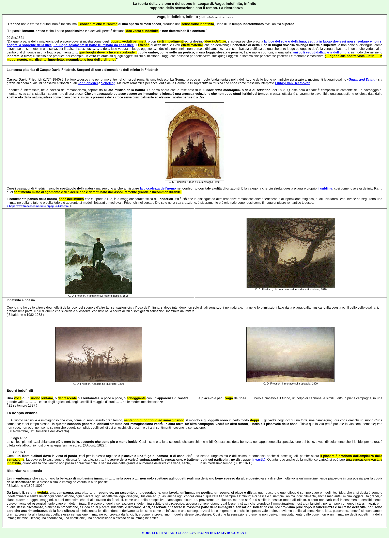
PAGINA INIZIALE (211, 533)
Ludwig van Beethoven (292, 83)
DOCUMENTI (237, 533)
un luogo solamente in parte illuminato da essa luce (93, 45)
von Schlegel (88, 83)
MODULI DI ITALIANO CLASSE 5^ (168, 533)
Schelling (108, 83)
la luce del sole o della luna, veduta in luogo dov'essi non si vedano (316, 41)
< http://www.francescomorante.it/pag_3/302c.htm (38, 206)
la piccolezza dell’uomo (158, 188)
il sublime (325, 188)
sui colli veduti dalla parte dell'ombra (321, 52)
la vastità (258, 459)
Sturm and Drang (362, 79)
